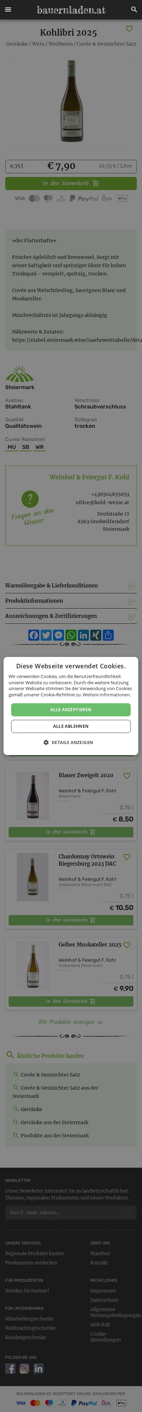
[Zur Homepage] (71, 10)
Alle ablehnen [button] (71, 726)
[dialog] (70, 706)
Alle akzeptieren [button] (70, 710)
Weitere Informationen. (107, 694)
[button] (7, 9)
